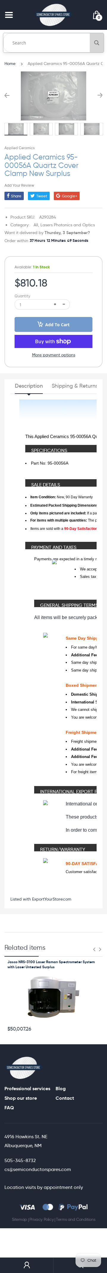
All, (36, 225)
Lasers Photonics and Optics (67, 225)
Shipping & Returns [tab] (75, 386)
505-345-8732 (20, 1160)
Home (9, 63)
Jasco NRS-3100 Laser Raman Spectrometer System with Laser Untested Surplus (51, 964)
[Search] (97, 42)
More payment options (53, 355)
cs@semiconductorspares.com (37, 1169)
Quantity (22, 296)
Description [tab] (29, 386)
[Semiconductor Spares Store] (53, 14)
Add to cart (57, 324)
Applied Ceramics (19, 148)
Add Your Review (19, 185)
